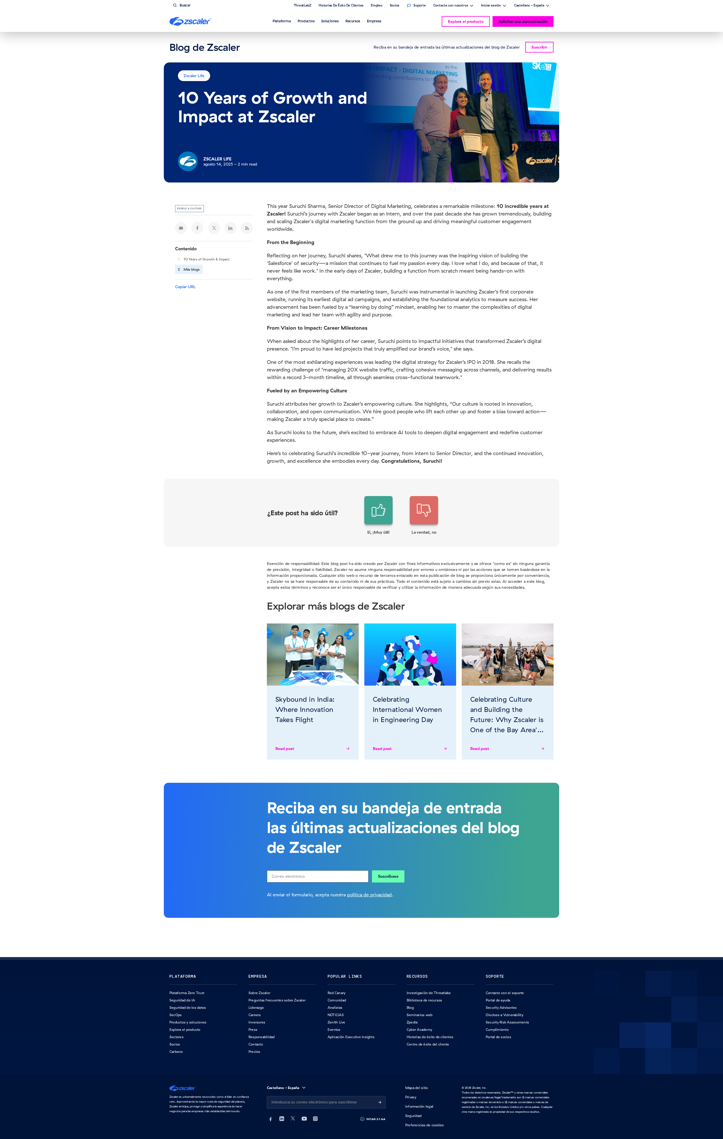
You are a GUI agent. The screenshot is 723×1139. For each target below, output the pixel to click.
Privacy (411, 1097)
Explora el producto (465, 21)
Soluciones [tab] (330, 21)
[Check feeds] (247, 228)
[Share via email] (181, 228)
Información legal (419, 1106)
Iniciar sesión (491, 6)
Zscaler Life (194, 75)
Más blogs (192, 269)
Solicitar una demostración (523, 21)
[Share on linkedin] (230, 228)
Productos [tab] (306, 21)
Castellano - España (529, 6)
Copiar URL (185, 286)
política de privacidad (369, 894)
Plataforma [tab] (282, 21)
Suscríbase (388, 876)
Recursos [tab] (352, 21)
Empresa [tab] (374, 21)
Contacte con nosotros (450, 6)
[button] (378, 515)
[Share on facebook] (197, 228)
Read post (284, 748)
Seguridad (413, 1116)
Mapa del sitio (416, 1088)
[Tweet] (214, 228)
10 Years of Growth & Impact (207, 259)
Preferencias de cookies (424, 1125)
